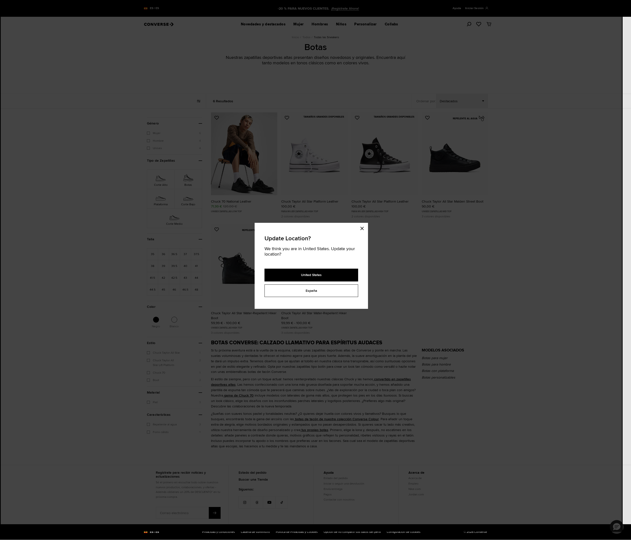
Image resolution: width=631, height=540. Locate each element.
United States (311, 274)
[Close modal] (363, 228)
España (311, 290)
